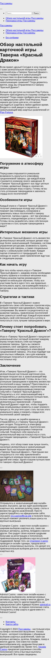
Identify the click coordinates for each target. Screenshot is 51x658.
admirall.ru (45, 604)
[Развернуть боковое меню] (1, 467)
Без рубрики (12, 37)
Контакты (10, 622)
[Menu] (1, 617)
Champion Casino (39, 541)
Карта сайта (12, 624)
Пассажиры (6, 3)
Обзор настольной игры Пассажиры (24, 18)
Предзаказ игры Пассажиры (20, 21)
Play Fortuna (6, 112)
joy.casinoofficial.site (21, 516)
